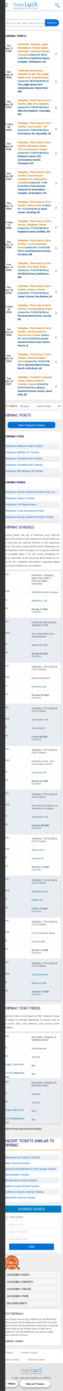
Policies (47, 1377)
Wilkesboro (37, 600)
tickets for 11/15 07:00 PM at (34, 270)
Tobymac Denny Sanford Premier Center (29, 517)
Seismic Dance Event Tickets (22, 1186)
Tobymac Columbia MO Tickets (24, 464)
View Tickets (56, 54)
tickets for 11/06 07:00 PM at (34, 128)
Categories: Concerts (20, 1282)
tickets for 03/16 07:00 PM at (35, 385)
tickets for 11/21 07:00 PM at (34, 336)
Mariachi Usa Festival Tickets (22, 1157)
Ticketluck (25, 5)
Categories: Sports (18, 1274)
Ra (48, 406)
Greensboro (37, 816)
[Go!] (52, 22)
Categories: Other (18, 1296)
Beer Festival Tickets (17, 1163)
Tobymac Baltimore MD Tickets (24, 446)
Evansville (36, 728)
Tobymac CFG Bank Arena (20, 504)
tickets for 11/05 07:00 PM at (34, 107)
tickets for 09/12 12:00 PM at (34, 53)
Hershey (35, 858)
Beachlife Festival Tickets (20, 1197)
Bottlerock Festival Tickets (21, 1180)
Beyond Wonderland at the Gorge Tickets (30, 1168)
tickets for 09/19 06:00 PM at (33, 81)
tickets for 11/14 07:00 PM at (34, 247)
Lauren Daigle (32, 406)
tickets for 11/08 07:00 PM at (34, 182)
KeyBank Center (39, 891)
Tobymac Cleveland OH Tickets (23, 458)
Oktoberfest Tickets (17, 1174)
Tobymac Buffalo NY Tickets (22, 452)
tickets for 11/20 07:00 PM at (35, 312)
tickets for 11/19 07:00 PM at (35, 291)
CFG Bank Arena (39, 974)
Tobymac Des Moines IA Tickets (24, 471)
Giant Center (38, 849)
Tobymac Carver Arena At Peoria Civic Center (32, 492)
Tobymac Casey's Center (20, 498)
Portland (36, 941)
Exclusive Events (17, 1303)
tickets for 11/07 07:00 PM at (34, 153)
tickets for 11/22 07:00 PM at (34, 361)
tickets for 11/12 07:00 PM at (34, 207)
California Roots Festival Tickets (24, 1191)
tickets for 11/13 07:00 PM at (34, 226)
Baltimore (36, 983)
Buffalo (35, 899)
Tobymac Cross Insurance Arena (24, 510)
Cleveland (36, 772)
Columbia (36, 686)
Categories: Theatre (19, 1289)
